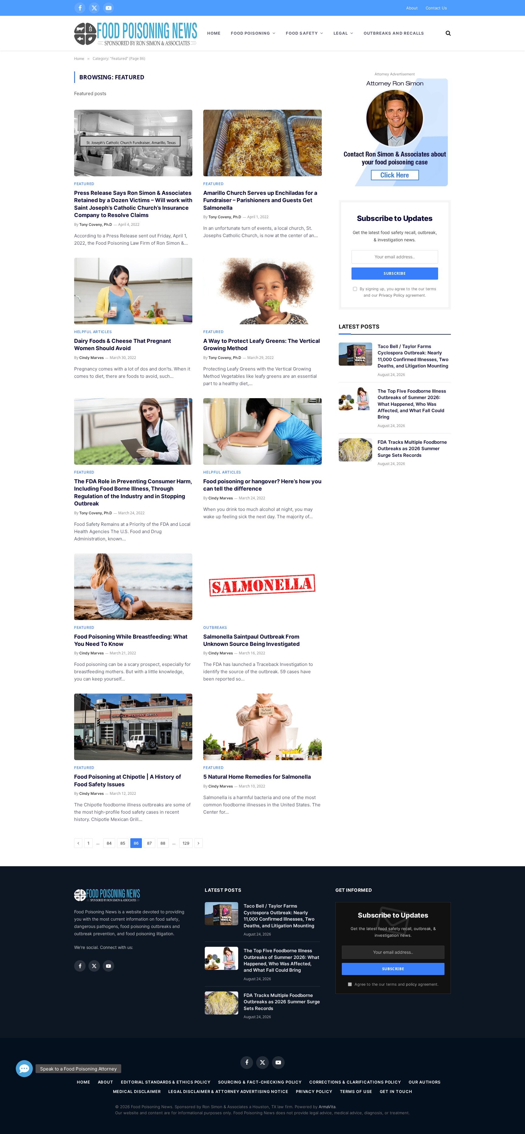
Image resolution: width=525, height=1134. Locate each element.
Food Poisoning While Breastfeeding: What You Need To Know (130, 640)
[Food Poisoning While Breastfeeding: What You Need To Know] (133, 586)
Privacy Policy (391, 295)
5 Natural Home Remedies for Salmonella (257, 777)
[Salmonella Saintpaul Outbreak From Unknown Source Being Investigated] (262, 586)
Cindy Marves (91, 357)
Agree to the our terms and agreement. (395, 984)
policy (411, 984)
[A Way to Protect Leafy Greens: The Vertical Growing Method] (262, 291)
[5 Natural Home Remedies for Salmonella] (262, 727)
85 (122, 843)
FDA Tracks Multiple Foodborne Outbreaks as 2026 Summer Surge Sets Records (412, 448)
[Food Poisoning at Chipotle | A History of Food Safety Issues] (133, 727)
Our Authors (425, 1082)
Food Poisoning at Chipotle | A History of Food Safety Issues (127, 780)
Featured (84, 183)
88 (162, 843)
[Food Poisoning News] (135, 33)
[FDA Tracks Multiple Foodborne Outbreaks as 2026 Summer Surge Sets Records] (355, 449)
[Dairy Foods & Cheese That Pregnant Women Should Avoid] (133, 291)
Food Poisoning (250, 33)
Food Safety (301, 33)
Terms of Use (356, 1091)
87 (149, 843)
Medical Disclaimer (137, 1091)
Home (214, 33)
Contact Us (436, 7)
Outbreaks (215, 627)
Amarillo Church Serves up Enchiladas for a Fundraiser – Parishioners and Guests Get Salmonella (260, 200)
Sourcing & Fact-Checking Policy (260, 1082)
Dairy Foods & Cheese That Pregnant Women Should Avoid (122, 344)
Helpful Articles (93, 331)
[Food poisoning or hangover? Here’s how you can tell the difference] (262, 431)
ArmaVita (327, 1106)
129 (186, 843)
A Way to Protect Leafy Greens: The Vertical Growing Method (261, 344)
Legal (341, 33)
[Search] (447, 33)
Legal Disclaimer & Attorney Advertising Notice (228, 1091)
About (412, 7)
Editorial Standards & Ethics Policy (166, 1082)
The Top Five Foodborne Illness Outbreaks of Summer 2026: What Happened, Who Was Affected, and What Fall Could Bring (412, 404)
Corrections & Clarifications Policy (355, 1082)
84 (109, 843)
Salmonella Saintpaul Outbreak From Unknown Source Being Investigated (251, 640)
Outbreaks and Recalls (394, 33)
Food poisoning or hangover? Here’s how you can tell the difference (262, 485)
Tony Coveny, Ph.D (95, 224)
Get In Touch (396, 1091)
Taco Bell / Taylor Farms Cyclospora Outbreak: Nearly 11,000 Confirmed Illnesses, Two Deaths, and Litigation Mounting (413, 356)
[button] (24, 1068)
